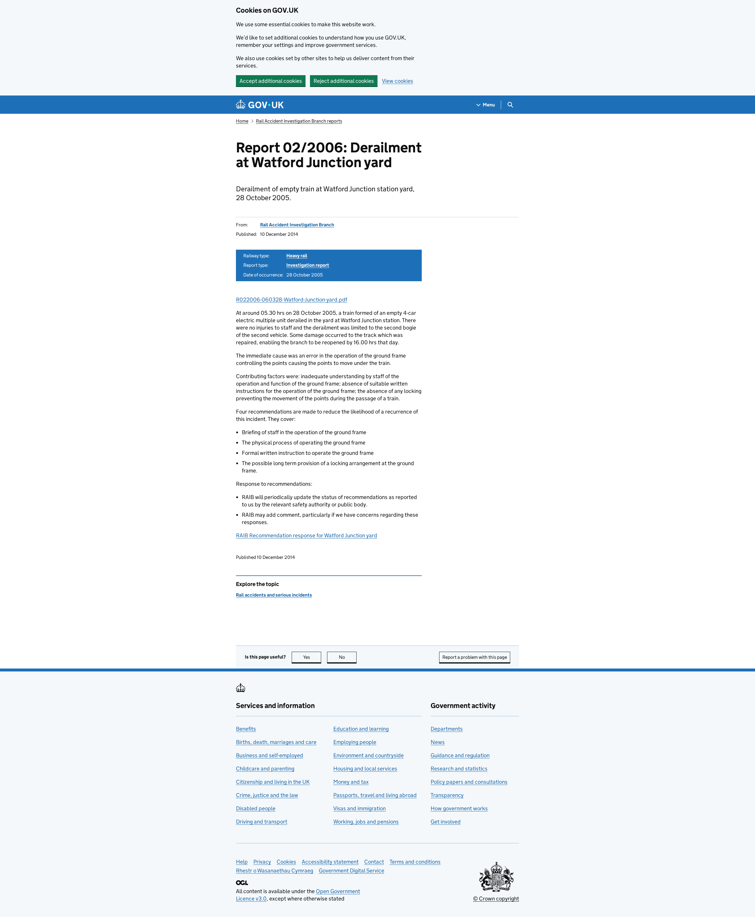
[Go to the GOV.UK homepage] (260, 104)
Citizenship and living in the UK (273, 781)
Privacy (262, 861)
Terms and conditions (415, 861)
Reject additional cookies (344, 81)
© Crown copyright (496, 898)
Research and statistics (459, 768)
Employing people (354, 742)
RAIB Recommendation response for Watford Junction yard (306, 535)
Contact (374, 861)
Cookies (286, 861)
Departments (447, 728)
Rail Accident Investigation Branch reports (299, 121)
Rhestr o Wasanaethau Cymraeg (274, 870)
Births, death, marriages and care (276, 742)
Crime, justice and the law (267, 795)
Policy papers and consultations (469, 781)
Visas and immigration (359, 808)
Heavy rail (296, 256)
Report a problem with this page (474, 657)
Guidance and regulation (460, 755)
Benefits (246, 728)
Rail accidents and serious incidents (274, 595)
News (438, 742)
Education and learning (361, 728)
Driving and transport (261, 821)
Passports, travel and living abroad (375, 795)
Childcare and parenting (265, 768)
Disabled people (255, 808)
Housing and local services (365, 768)
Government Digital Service (351, 870)
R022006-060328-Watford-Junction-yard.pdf (291, 299)
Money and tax (351, 781)
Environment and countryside (368, 755)
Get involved (446, 821)
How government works (459, 808)
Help (242, 861)
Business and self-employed (269, 755)
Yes (312, 657)
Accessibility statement (330, 861)
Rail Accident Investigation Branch (297, 225)
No (348, 657)
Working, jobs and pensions (366, 821)
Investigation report (307, 265)
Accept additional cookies (270, 81)
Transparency (447, 795)
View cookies (397, 81)
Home (242, 121)
